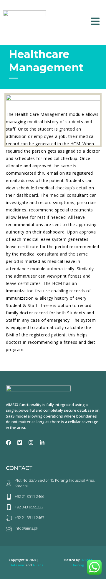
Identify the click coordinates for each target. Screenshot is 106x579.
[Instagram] (31, 442)
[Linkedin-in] (42, 442)
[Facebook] (8, 442)
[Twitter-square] (19, 442)
